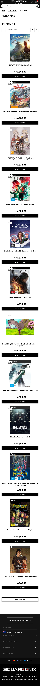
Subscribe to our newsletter (20, 621)
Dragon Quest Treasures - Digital (20, 530)
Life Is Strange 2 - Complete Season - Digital (20, 576)
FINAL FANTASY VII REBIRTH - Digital (20, 204)
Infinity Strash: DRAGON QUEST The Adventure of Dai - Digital (20, 484)
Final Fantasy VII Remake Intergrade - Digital (20, 390)
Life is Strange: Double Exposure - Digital (20, 251)
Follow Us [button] (8, 653)
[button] (32, 30)
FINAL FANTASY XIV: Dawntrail (20, 65)
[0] (36, 2)
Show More (20, 599)
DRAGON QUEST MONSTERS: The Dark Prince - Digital (20, 345)
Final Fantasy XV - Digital (20, 437)
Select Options (20, 76)
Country (7, 628)
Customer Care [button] (10, 641)
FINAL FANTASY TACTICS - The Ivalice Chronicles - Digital (20, 159)
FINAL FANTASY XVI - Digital (20, 297)
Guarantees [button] (8, 647)
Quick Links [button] (8, 636)
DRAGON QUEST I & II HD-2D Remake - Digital (20, 111)
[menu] (2, 2)
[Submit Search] (37, 6)
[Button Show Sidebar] (4, 30)
